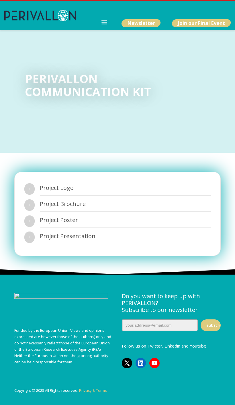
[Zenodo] (226, 8)
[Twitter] (200, 8)
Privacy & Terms (93, 390)
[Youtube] (218, 8)
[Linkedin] (209, 8)
